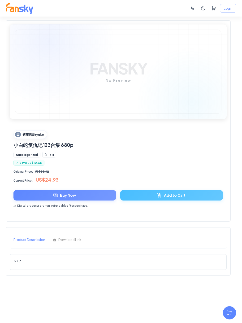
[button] (26, 154)
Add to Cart (175, 195)
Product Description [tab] (29, 239)
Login (228, 8)
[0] (213, 8)
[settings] (229, 312)
